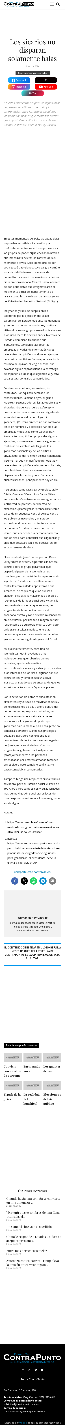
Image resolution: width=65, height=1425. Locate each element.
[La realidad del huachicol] (32, 1085)
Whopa (23, 1422)
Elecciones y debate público (52, 1099)
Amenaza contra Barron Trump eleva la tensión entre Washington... (32, 1263)
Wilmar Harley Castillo (33, 917)
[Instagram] (29, 1370)
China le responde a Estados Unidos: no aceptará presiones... (33, 1239)
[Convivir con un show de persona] (13, 1057)
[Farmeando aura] (32, 1057)
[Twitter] (35, 1370)
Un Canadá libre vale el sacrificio (29, 1227)
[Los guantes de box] (52, 1057)
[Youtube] (42, 1370)
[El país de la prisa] (13, 1085)
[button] (58, 4)
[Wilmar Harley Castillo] (32, 903)
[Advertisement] (32, 197)
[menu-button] (51, 4)
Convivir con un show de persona (13, 1071)
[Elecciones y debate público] (52, 1085)
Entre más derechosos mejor (26, 1251)
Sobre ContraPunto (33, 1379)
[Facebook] (23, 1370)
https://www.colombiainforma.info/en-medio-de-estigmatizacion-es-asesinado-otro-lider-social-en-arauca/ (33, 827)
